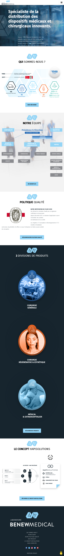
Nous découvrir (32, 104)
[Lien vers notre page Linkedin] (29, 548)
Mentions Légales (32, 553)
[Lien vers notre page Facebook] (26, 548)
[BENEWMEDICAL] (8, 2)
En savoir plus (32, 184)
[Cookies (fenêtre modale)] (61, 553)
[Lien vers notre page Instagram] (32, 548)
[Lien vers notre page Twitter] (35, 548)
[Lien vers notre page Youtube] (37, 548)
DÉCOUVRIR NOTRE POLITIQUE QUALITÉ (32, 237)
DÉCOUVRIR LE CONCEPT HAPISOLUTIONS (32, 498)
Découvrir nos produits (32, 430)
